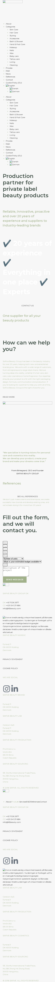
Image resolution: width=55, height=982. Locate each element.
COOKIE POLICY (10, 668)
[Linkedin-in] (14, 689)
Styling (13, 35)
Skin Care (14, 29)
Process (9, 68)
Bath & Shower (16, 41)
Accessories (14, 38)
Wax (11, 53)
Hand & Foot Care (17, 44)
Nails (12, 50)
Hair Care (14, 32)
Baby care (14, 56)
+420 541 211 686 (13, 605)
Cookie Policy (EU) (14, 83)
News (8, 74)
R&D (8, 71)
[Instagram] (6, 689)
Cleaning (14, 65)
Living (12, 62)
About (8, 24)
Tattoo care (15, 59)
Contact (9, 80)
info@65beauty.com (12, 608)
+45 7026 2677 (12, 602)
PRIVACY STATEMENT (13, 659)
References (10, 77)
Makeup (13, 47)
